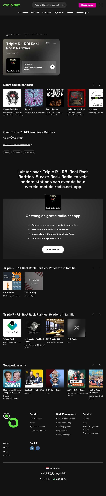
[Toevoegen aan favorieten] (47, 43)
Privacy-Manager (63, 435)
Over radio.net (36, 419)
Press (32, 423)
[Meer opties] (54, 43)
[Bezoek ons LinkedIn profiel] (32, 448)
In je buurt (59, 13)
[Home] (7, 35)
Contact (86, 419)
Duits (7, 152)
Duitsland (16, 152)
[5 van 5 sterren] (18, 138)
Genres (70, 13)
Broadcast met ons (38, 431)
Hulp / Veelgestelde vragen (91, 428)
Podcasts (35, 13)
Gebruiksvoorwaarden (65, 419)
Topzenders (22, 13)
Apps (85, 423)
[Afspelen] (52, 66)
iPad (5, 452)
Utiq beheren (61, 431)
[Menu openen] (101, 5)
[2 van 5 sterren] (8, 138)
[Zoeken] (63, 5)
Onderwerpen (82, 13)
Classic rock (12, 54)
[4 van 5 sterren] (14, 138)
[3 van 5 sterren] (11, 138)
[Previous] (93, 84)
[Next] (100, 84)
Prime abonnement (91, 433)
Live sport (46, 13)
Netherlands (54, 468)
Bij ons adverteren (37, 427)
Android (6, 455)
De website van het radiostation (16, 145)
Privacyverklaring (63, 423)
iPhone (6, 448)
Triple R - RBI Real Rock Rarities (33, 69)
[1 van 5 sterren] (4, 138)
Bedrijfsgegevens (63, 427)
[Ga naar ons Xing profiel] (38, 448)
